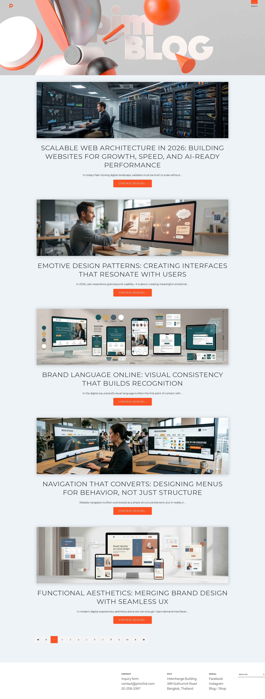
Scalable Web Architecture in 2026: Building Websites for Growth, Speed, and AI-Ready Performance (132, 156)
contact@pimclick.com (138, 684)
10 (127, 639)
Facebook (216, 679)
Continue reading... (133, 183)
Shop (222, 688)
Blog (212, 688)
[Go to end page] (143, 639)
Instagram (216, 684)
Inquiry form (130, 679)
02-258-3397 (130, 688)
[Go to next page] (135, 639)
